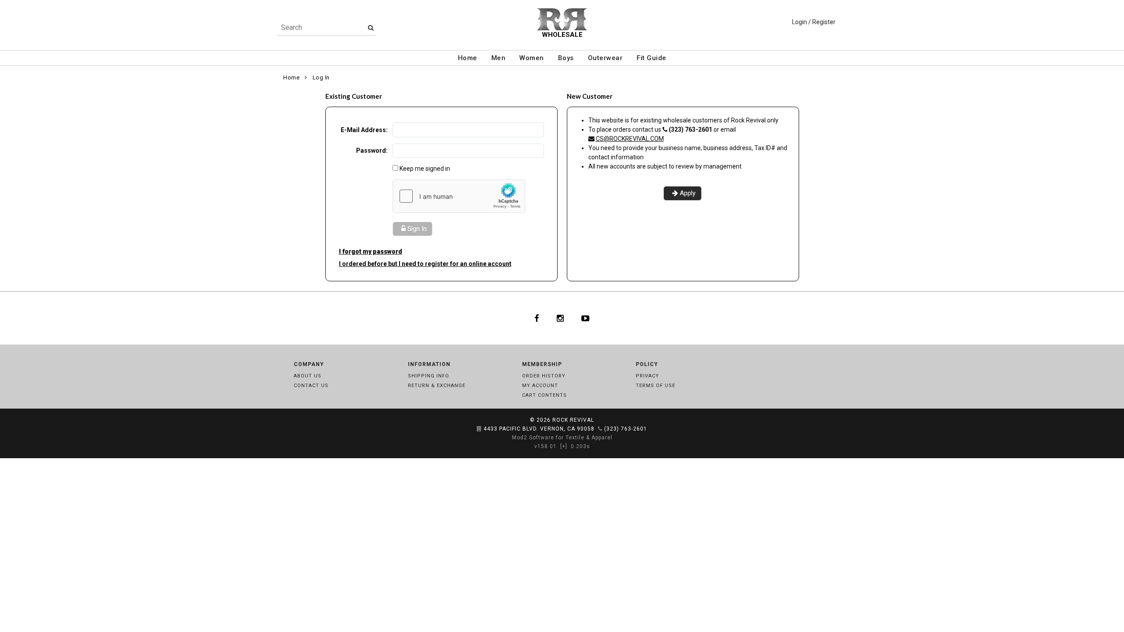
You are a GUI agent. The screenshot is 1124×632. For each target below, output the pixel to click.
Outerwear (605, 58)
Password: (372, 150)
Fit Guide (651, 58)
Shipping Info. (429, 376)
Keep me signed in (425, 168)
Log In (321, 77)
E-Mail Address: (364, 129)
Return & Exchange (436, 385)
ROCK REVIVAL (573, 420)
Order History (544, 376)
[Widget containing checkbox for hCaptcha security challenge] (459, 196)
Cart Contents (544, 395)
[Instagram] (560, 318)
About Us (307, 376)
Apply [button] (687, 193)
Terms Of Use (655, 385)
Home (467, 58)
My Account (540, 385)
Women (531, 58)
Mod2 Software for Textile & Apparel (562, 437)
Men (498, 58)
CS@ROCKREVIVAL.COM (630, 138)
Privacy (647, 376)
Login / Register (814, 21)
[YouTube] (585, 318)
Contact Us (311, 385)
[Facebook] (536, 318)
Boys (566, 58)
